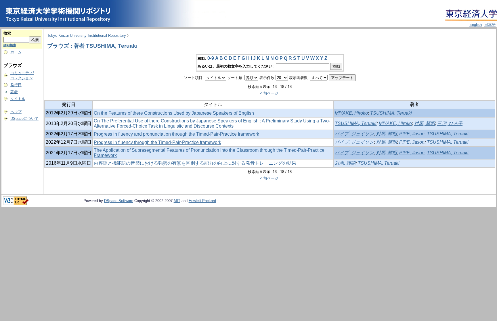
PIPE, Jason (412, 133)
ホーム (16, 52)
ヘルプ (16, 111)
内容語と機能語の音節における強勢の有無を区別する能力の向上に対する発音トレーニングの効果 (195, 163)
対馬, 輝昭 (424, 123)
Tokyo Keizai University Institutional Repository (86, 35)
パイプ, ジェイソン (354, 133)
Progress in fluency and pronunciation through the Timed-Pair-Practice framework (176, 134)
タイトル (17, 99)
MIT (177, 201)
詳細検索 (9, 45)
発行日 (16, 85)
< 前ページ (269, 93)
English (475, 24)
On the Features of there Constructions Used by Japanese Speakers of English (174, 113)
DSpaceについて (24, 118)
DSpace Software (118, 201)
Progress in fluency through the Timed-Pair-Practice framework (157, 142)
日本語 (490, 24)
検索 (7, 33)
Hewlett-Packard (202, 201)
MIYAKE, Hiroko (351, 113)
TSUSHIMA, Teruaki (391, 113)
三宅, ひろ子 (449, 123)
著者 (14, 92)
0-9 (210, 58)
